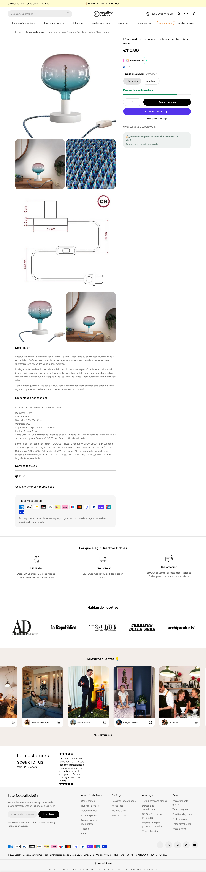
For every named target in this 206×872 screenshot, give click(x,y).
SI (142, 869)
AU (50, 869)
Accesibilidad (105, 863)
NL (119, 869)
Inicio (18, 32)
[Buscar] (68, 14)
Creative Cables (22, 855)
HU (102, 869)
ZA (156, 869)
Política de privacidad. (18, 826)
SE (138, 869)
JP (115, 869)
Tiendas (45, 3)
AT (54, 869)
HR (97, 869)
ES (83, 869)
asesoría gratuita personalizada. (148, 144)
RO (129, 869)
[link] (25, 627)
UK (147, 869)
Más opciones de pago (157, 118)
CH (64, 869)
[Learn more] (129, 67)
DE (73, 869)
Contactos (32, 3)
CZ (68, 869)
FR (87, 869)
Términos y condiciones (42, 822)
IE (106, 869)
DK (78, 869)
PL (124, 869)
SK (134, 869)
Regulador (151, 81)
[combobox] (40, 13)
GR (92, 869)
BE (59, 869)
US (152, 869)
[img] (73, 754)
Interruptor (132, 81)
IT (110, 869)
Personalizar (137, 60)
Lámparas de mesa (34, 32)
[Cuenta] (179, 14)
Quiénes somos (16, 3)
